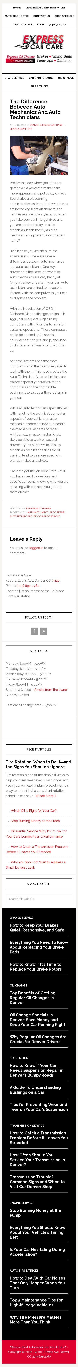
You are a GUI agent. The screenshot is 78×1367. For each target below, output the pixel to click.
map (56, 580)
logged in (36, 548)
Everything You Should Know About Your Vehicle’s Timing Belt (37, 1232)
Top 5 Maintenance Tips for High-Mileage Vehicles (36, 1302)
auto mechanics (37, 512)
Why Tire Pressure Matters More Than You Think (35, 1319)
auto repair (57, 512)
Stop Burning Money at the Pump (35, 821)
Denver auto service (47, 516)
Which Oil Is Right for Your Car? (34, 811)
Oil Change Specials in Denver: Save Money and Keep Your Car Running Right (37, 1020)
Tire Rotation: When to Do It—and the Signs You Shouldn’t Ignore (38, 764)
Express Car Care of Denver (39, 42)
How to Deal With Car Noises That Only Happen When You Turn (37, 1283)
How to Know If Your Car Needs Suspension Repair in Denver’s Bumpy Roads (37, 1070)
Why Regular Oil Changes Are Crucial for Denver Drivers (38, 1039)
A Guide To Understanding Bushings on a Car (35, 1090)
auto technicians (21, 516)
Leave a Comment (21, 129)
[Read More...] (46, 796)
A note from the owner (51, 690)
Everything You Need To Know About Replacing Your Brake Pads (39, 947)
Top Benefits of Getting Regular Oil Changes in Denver (32, 998)
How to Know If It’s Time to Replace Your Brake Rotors (36, 967)
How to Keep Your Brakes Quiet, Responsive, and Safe (37, 927)
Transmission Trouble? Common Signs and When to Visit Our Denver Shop (37, 1182)
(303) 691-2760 (28, 586)
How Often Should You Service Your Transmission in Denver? (37, 1160)
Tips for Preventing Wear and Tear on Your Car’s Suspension (39, 1107)
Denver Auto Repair (38, 508)
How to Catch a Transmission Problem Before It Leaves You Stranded (39, 1138)
